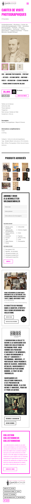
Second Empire (25, 143)
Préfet (18, 143)
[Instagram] (8, 96)
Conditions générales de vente (9, 497)
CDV (21, 141)
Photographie (12, 143)
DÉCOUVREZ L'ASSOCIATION (12, 419)
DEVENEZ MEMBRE (10, 423)
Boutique (17, 24)
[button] (15, 48)
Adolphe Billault (9, 141)
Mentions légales (21, 497)
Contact (18, 491)
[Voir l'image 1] (5, 67)
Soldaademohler (7, 24)
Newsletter (6, 488)
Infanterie (25, 141)
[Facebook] (5, 96)
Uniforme (4, 145)
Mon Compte (6, 494)
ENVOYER (8, 261)
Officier (7, 143)
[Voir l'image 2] (12, 67)
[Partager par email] (3, 96)
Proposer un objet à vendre (9, 491)
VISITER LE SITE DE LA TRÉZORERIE (11, 321)
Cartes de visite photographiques (15, 25)
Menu (27, 3)
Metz (3, 143)
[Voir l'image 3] (20, 67)
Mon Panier (13, 494)
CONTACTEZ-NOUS (9, 317)
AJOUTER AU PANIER (22, 96)
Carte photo (17, 141)
